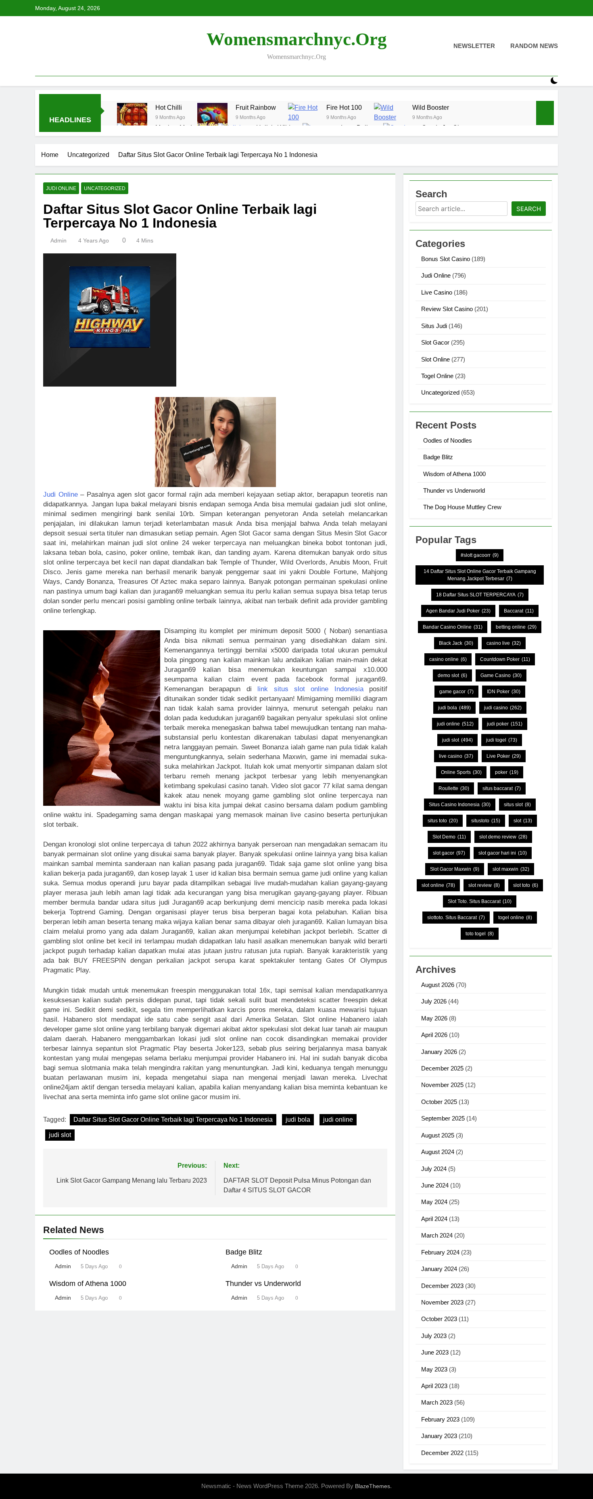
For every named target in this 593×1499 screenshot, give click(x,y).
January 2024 (439, 1268)
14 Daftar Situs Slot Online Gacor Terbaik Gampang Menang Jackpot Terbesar (480, 575)
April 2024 (434, 1218)
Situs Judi (434, 325)
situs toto (443, 821)
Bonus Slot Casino (445, 258)
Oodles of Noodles (79, 1252)
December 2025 (442, 1068)
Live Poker (504, 756)
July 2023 (434, 1335)
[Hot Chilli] (132, 118)
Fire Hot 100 (344, 107)
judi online (338, 1119)
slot (523, 821)
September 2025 (443, 1118)
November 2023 (442, 1302)
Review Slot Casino (447, 308)
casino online (448, 659)
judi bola (298, 1119)
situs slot (517, 804)
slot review (484, 885)
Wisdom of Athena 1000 (87, 1283)
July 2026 (434, 1001)
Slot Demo (449, 837)
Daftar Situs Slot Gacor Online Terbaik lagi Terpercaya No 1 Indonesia (173, 1119)
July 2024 (434, 1168)
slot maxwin (511, 869)
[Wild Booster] (389, 118)
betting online (516, 627)
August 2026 (437, 984)
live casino (456, 756)
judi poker (504, 724)
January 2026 (439, 1051)
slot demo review (503, 837)
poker (506, 772)
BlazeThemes (372, 1486)
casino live (504, 643)
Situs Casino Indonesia (460, 804)
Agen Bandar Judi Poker (458, 611)
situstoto (485, 821)
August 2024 (437, 1151)
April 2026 (434, 1034)
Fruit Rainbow (256, 107)
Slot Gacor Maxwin (454, 869)
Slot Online (435, 359)
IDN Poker (503, 691)
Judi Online (61, 188)
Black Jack (456, 643)
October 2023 (439, 1318)
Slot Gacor (435, 342)
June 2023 (435, 1352)
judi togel (501, 740)
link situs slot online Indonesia (310, 689)
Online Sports (461, 772)
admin (58, 240)
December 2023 (442, 1285)
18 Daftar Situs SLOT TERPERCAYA (480, 595)
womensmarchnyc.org (297, 39)
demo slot (452, 675)
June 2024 (435, 1185)
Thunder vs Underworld (263, 1283)
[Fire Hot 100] (303, 118)
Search (528, 209)
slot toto (525, 885)
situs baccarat (501, 788)
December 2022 (442, 1452)
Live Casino (436, 292)
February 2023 (440, 1419)
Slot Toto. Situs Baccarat (480, 901)
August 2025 (437, 1135)
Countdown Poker (505, 659)
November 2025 (442, 1084)
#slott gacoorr (480, 555)
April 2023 (434, 1385)
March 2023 (437, 1402)
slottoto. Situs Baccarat (456, 917)
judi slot (60, 1134)
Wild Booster (430, 107)
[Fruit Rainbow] (212, 118)
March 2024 (437, 1235)
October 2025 (439, 1101)
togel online (515, 917)
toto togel (480, 934)
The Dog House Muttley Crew (462, 507)
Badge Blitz (244, 1252)
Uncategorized (104, 188)
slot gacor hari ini (502, 853)
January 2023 (439, 1435)
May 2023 (434, 1369)
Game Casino (501, 675)
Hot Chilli (168, 107)
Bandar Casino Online (452, 627)
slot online (438, 885)
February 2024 (440, 1252)
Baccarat (519, 611)
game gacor (456, 691)
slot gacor (449, 853)
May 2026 (434, 1018)
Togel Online (437, 375)
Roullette (453, 788)
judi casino (503, 708)
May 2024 (434, 1201)
